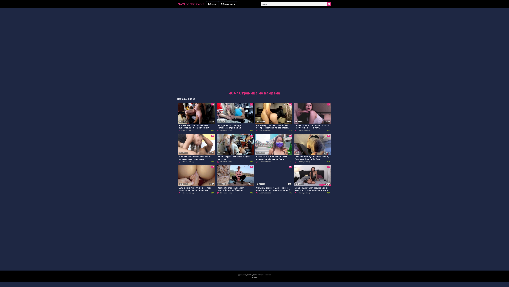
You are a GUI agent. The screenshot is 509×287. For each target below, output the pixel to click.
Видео (213, 4)
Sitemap (254, 278)
